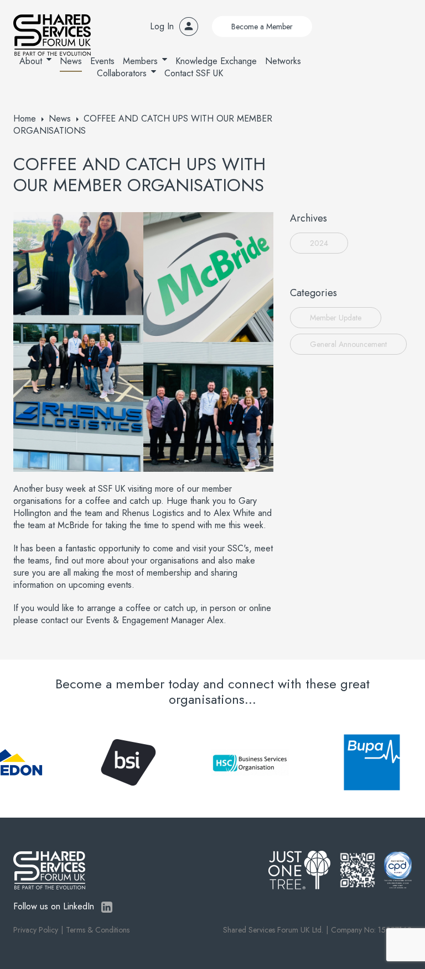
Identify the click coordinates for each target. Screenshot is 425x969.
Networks (283, 61)
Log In (162, 26)
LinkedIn (106, 907)
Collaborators (122, 73)
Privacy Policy (35, 929)
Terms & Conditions (97, 929)
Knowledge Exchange (216, 61)
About (30, 61)
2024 (319, 243)
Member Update (335, 317)
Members (140, 61)
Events (102, 61)
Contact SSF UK (193, 73)
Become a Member (262, 26)
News (71, 61)
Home (24, 118)
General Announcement (348, 344)
